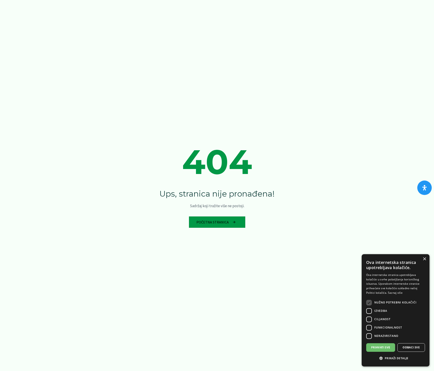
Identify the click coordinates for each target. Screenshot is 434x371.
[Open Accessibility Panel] (424, 188)
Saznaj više (395, 293)
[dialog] (395, 310)
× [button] (424, 259)
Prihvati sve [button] (380, 347)
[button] (395, 358)
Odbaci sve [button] (411, 347)
